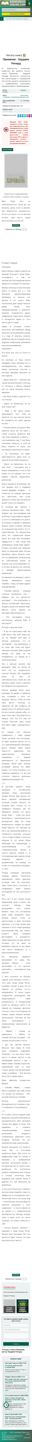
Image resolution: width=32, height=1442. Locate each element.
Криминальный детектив (20, 97)
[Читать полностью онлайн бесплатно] (14, 3)
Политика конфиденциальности (16, 1438)
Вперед (16, 225)
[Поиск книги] (28, 10)
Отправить (16, 1344)
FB (20, 115)
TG (18, 115)
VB (27, 115)
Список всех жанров (16, 14)
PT (29, 115)
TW (23, 115)
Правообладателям (8, 1437)
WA (25, 115)
